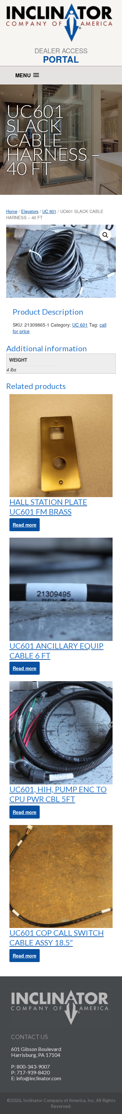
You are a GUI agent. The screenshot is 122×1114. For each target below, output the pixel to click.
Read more (24, 524)
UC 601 (49, 211)
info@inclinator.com (38, 1078)
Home (11, 211)
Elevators (29, 211)
